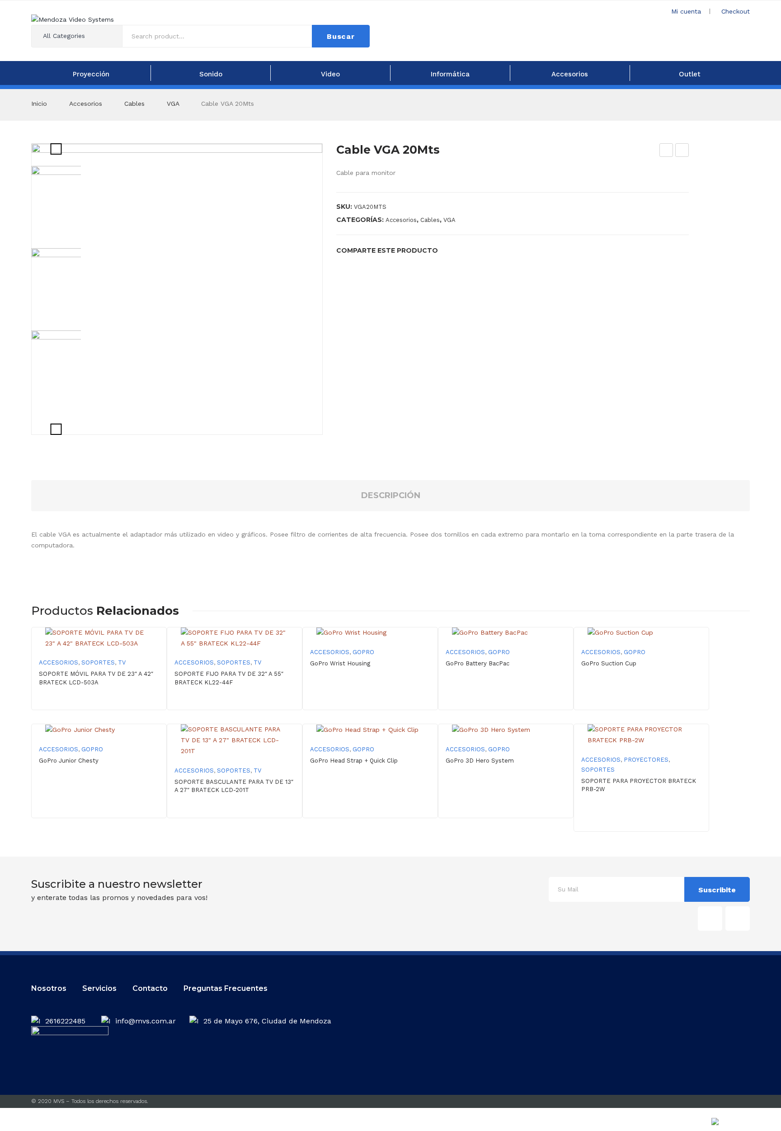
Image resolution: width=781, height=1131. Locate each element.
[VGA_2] (65, 364)
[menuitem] (91, 73)
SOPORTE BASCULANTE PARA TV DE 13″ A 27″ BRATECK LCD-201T (233, 785)
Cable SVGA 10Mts (682, 151)
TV (122, 662)
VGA (173, 103)
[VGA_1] (65, 282)
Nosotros (48, 988)
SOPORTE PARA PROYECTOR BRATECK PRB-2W (638, 785)
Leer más (370, 691)
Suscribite (717, 890)
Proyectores (646, 759)
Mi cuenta (686, 11)
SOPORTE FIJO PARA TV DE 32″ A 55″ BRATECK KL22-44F (228, 677)
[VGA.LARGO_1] (177, 289)
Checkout (735, 11)
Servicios (99, 988)
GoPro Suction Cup (608, 663)
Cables (134, 103)
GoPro (363, 652)
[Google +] (493, 250)
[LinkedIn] (507, 250)
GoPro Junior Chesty (69, 760)
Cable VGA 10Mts (666, 151)
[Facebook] (449, 250)
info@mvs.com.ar (145, 1021)
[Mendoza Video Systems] (72, 19)
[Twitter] (464, 250)
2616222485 (66, 1021)
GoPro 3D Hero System (480, 760)
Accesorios (85, 103)
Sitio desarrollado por (688, 1124)
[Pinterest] (478, 250)
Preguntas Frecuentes (225, 988)
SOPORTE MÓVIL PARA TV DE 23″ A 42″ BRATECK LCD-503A (96, 677)
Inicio (39, 103)
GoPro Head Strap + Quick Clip (354, 760)
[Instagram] (737, 918)
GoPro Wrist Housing (340, 663)
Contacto (150, 988)
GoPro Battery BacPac (477, 663)
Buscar (341, 36)
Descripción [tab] (390, 495)
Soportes (98, 662)
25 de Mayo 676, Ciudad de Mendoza (267, 1021)
